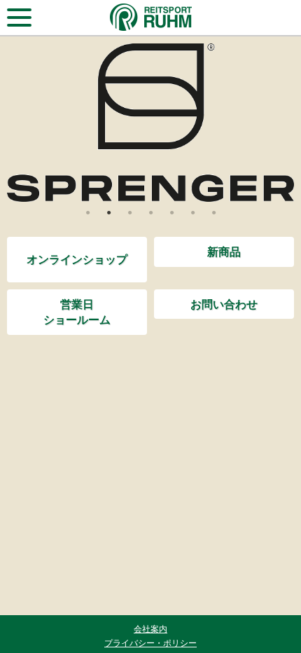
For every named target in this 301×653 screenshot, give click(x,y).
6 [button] (193, 212)
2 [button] (108, 212)
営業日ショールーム (77, 311)
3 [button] (129, 212)
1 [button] (87, 212)
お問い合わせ (224, 304)
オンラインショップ (77, 259)
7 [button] (213, 212)
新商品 (224, 252)
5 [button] (171, 212)
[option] (150, 122)
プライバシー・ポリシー (150, 643)
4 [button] (151, 212)
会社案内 (150, 629)
